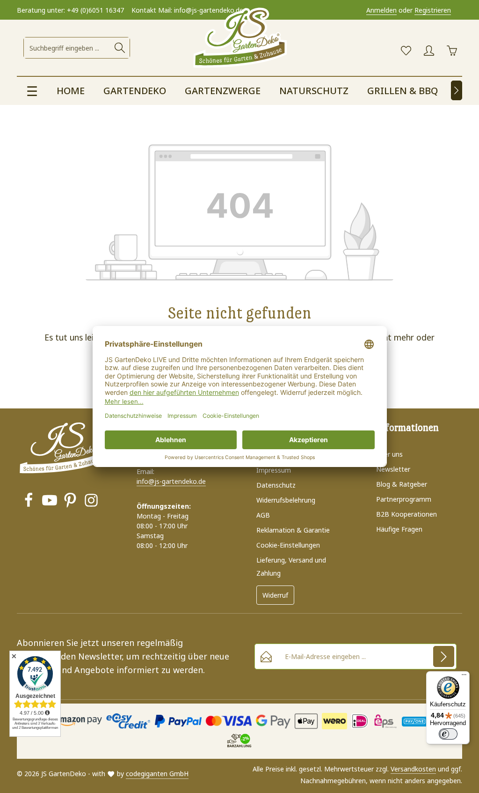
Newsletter (393, 469)
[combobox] (67, 47)
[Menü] (464, 676)
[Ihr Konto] (428, 50)
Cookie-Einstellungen (288, 545)
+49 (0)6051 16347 (95, 10)
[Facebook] (28, 501)
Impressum (273, 470)
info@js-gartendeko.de (171, 481)
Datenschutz (276, 485)
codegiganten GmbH (157, 773)
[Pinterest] (70, 501)
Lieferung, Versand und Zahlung (291, 567)
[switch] (448, 734)
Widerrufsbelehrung (285, 500)
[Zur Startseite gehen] (239, 38)
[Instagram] (91, 501)
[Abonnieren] (443, 656)
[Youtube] (49, 501)
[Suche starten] (120, 47)
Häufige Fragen (399, 529)
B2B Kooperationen (406, 514)
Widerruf (275, 595)
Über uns (389, 454)
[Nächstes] (456, 90)
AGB (263, 515)
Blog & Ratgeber (401, 484)
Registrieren (432, 10)
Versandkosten (413, 768)
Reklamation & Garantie (293, 530)
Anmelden (381, 10)
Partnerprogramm (403, 499)
